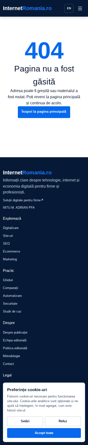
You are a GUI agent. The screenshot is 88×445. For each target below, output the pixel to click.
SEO (6, 243)
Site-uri (8, 236)
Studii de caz (12, 311)
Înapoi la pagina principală (44, 111)
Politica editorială (15, 348)
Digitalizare (11, 228)
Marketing (10, 259)
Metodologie (11, 356)
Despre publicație (15, 332)
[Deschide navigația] (80, 8)
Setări (25, 421)
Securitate (10, 303)
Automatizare (12, 296)
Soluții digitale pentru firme (23, 200)
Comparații (10, 288)
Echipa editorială (14, 340)
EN (69, 8)
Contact (8, 364)
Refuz (63, 421)
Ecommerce (11, 251)
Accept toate (44, 433)
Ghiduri (8, 280)
